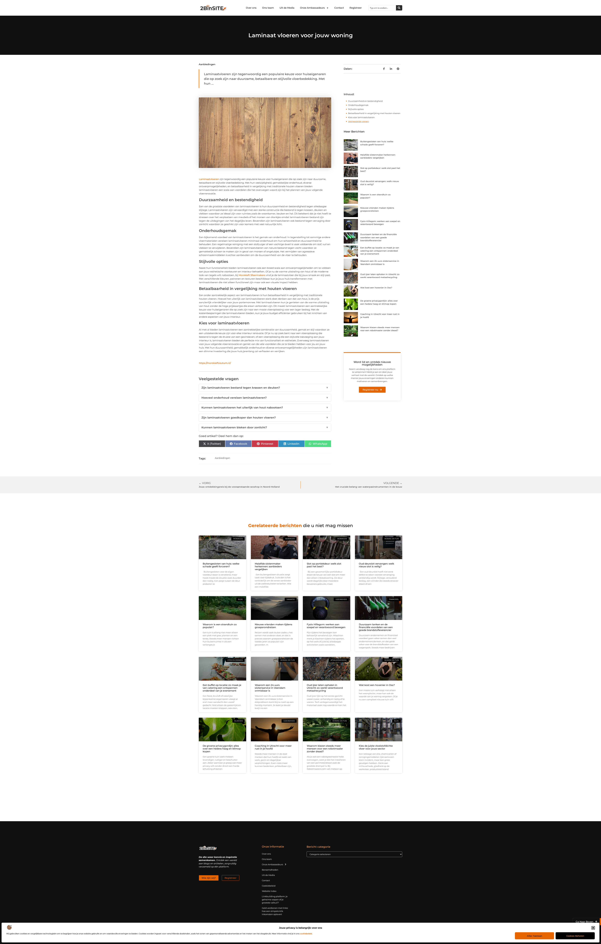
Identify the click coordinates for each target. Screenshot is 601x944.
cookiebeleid (306, 933)
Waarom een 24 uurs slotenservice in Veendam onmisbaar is (270, 688)
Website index (269, 891)
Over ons (251, 7)
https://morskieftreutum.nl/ (215, 362)
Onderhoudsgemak (358, 105)
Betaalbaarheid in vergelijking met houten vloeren (374, 113)
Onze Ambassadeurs (312, 7)
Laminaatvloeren (209, 179)
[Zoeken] (399, 7)
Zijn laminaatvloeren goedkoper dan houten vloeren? (265, 417)
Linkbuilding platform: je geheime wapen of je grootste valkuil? (275, 899)
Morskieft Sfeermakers (252, 275)
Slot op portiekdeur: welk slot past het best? (324, 565)
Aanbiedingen (207, 64)
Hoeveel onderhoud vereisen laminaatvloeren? (265, 397)
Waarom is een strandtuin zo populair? (220, 626)
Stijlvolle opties (356, 109)
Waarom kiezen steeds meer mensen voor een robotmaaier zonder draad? (325, 748)
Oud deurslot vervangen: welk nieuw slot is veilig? (376, 565)
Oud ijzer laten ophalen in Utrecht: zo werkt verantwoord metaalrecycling (325, 688)
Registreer (355, 7)
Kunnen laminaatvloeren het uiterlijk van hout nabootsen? (265, 407)
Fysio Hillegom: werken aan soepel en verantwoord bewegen (326, 626)
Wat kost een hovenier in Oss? (376, 287)
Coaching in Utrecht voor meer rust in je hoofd (273, 747)
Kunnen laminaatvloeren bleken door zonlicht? (265, 427)
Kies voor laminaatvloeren (361, 117)
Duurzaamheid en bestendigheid (365, 101)
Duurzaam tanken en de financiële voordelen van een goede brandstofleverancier (378, 237)
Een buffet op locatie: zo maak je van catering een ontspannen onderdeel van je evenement (379, 250)
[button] (593, 927)
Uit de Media (287, 7)
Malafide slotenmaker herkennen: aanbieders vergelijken (268, 566)
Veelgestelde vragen (358, 121)
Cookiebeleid (268, 885)
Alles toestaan (534, 936)
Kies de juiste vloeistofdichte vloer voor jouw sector (376, 747)
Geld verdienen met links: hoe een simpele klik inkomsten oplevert (275, 911)
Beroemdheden (270, 870)
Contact (339, 7)
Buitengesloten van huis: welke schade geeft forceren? (221, 565)
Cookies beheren (575, 936)
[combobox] (382, 7)
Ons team (268, 7)
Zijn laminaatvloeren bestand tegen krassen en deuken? (265, 387)
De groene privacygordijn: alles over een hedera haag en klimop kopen (222, 748)
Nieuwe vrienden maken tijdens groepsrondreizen (273, 626)
